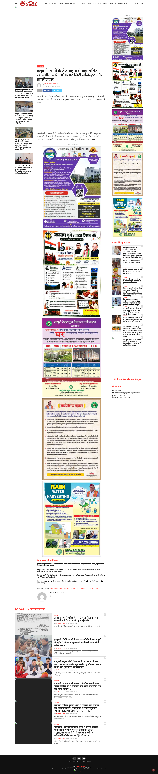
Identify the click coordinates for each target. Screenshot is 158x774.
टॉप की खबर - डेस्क (50, 84)
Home (69, 761)
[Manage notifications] (153, 770)
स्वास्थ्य (105, 4)
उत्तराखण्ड (68, 4)
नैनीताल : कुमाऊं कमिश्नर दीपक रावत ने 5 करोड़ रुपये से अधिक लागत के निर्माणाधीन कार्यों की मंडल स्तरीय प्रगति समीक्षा (23, 169)
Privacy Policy (86, 761)
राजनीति (75, 4)
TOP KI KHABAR (81, 766)
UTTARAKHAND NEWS (84, 588)
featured (72, 588)
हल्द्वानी (61, 4)
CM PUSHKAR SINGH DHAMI (59, 588)
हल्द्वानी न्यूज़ (95, 588)
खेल (94, 4)
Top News (52, 4)
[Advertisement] (71, 118)
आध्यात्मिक (112, 4)
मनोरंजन (83, 4)
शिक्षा (99, 4)
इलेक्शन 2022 (122, 4)
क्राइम (89, 4)
